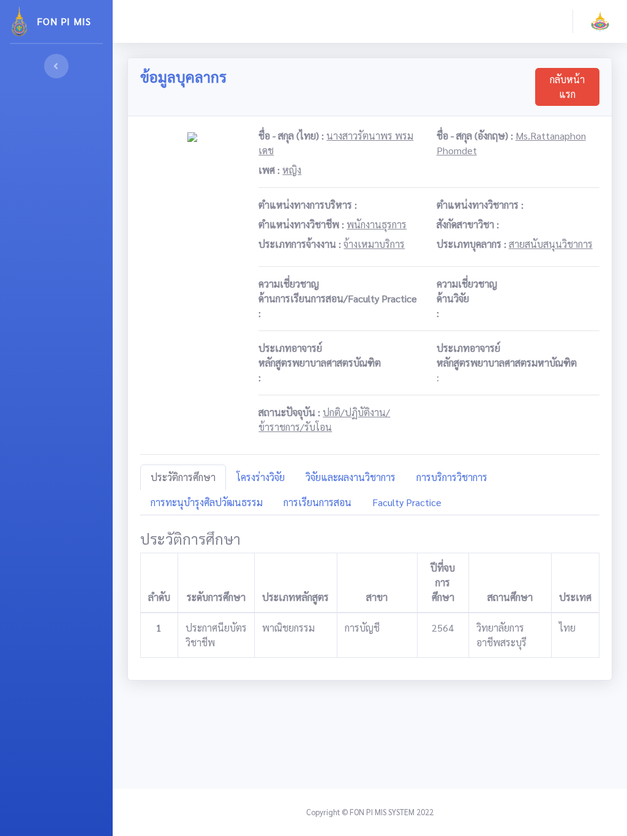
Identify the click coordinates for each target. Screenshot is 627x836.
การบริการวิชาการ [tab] (451, 477)
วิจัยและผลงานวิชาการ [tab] (351, 477)
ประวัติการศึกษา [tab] (183, 477)
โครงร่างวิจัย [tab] (260, 477)
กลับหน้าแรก (567, 86)
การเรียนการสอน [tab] (317, 502)
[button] (600, 21)
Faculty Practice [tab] (406, 502)
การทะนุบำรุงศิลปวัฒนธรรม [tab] (207, 502)
